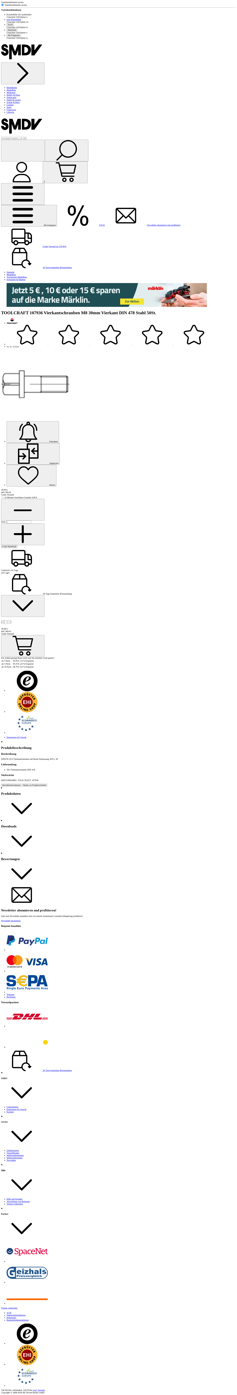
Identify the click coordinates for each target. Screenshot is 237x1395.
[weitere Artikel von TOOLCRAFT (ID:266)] (12, 323)
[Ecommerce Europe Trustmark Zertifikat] (27, 732)
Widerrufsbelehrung (15, 1155)
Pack (3, 522)
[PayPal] (27, 950)
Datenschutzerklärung (16, 1315)
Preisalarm (53, 442)
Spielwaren (11, 97)
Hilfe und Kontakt (14, 1199)
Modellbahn (12, 87)
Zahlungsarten (13, 1150)
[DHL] (27, 1026)
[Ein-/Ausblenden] (22, 606)
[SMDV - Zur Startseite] (21, 61)
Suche (10, 25)
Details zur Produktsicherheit (34, 785)
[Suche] (66, 150)
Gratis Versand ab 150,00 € (54, 246)
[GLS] (27, 1047)
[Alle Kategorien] (22, 194)
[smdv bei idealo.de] (27, 1303)
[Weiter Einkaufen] (22, 73)
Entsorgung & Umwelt (16, 737)
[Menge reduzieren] (22, 534)
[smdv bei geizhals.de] (27, 1282)
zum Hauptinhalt (14, 19)
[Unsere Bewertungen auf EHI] (27, 711)
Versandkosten (13, 1153)
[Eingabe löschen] (22, 150)
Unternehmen (12, 1107)
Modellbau (11, 90)
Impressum (11, 1317)
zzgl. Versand (39, 1390)
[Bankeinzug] (27, 992)
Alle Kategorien (14, 35)
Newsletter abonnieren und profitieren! (163, 225)
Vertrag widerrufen (15, 1204)
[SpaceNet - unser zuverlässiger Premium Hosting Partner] (27, 1261)
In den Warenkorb (9, 547)
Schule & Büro (13, 102)
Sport (9, 107)
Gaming (10, 105)
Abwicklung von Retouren (18, 1201)
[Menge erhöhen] (22, 510)
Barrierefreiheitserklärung (18, 1320)
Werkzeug (11, 92)
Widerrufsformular (14, 1158)
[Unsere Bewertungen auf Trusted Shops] (27, 690)
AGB (9, 1313)
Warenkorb (12, 30)
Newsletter (11, 1160)
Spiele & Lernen (14, 100)
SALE (102, 225)
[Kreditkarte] (27, 971)
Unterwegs (11, 110)
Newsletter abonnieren (11, 921)
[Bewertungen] (111, 344)
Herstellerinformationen (11, 785)
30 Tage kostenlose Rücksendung (57, 267)
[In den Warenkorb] (22, 646)
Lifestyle (10, 112)
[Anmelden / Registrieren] (22, 181)
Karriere (10, 1112)
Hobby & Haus (13, 95)
